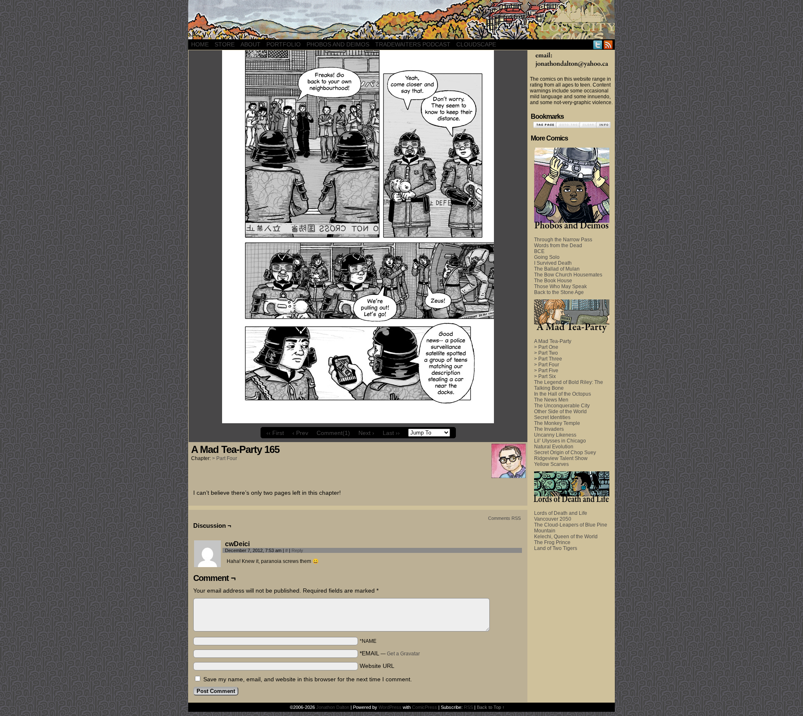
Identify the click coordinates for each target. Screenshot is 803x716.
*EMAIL (390, 653)
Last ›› (391, 433)
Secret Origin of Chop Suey (565, 452)
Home (200, 44)
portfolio (283, 44)
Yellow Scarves (551, 464)
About (250, 44)
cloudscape (476, 44)
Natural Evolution (553, 447)
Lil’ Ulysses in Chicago (560, 441)
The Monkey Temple (557, 423)
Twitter (598, 44)
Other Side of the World (560, 411)
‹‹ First (275, 433)
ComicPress (424, 707)
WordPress (390, 707)
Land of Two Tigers (555, 548)
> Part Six (545, 376)
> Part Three (548, 359)
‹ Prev (300, 433)
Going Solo (547, 257)
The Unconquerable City (562, 406)
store (225, 44)
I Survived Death (553, 263)
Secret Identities (552, 417)
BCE (539, 251)
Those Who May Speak (560, 286)
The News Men (551, 400)
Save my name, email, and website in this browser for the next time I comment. (307, 679)
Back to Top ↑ (491, 707)
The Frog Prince (552, 542)
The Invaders (549, 429)
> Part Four (224, 458)
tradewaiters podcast (412, 44)
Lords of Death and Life (560, 513)
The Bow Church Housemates (568, 275)
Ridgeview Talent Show (561, 458)
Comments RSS (504, 518)
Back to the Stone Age (559, 292)
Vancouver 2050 (552, 519)
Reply (297, 550)
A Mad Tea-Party (552, 341)
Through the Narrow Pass (563, 240)
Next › (366, 433)
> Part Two (546, 353)
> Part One (546, 347)
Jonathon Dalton (332, 707)
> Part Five (546, 370)
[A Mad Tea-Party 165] (358, 421)
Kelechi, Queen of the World (566, 537)
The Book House (553, 281)
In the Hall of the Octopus (562, 394)
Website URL (377, 665)
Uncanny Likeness (555, 435)
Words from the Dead (558, 245)
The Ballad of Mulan (557, 269)
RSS (608, 44)
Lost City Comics (401, 19)
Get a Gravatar (403, 654)
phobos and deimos (338, 44)
